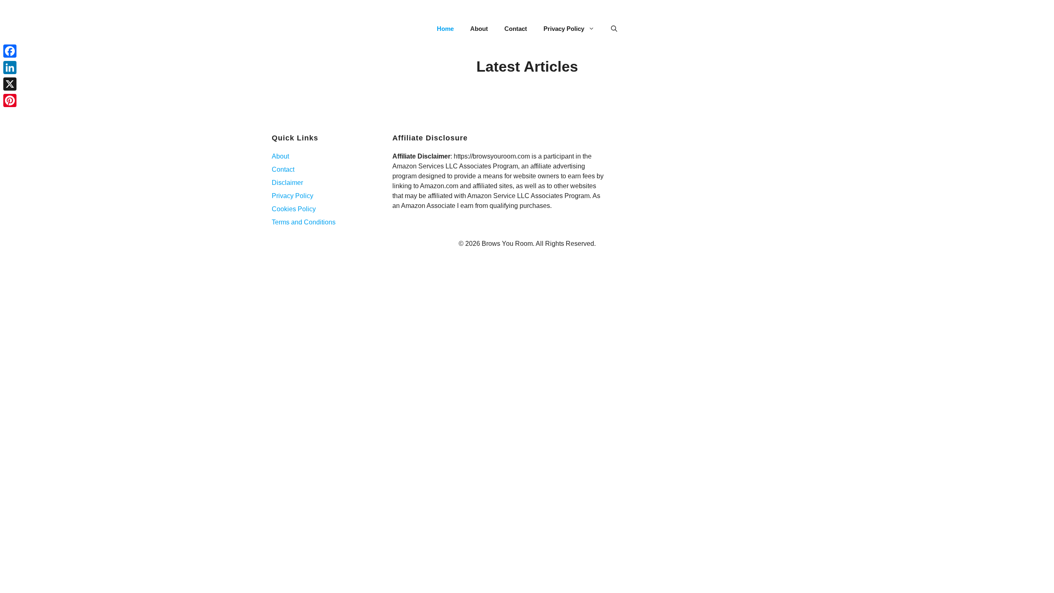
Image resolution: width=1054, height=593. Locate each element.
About (479, 28)
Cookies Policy (294, 208)
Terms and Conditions (304, 222)
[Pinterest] (10, 100)
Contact (515, 28)
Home (445, 28)
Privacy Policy (563, 28)
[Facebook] (10, 51)
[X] (10, 84)
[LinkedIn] (10, 67)
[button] (614, 28)
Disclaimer (287, 182)
